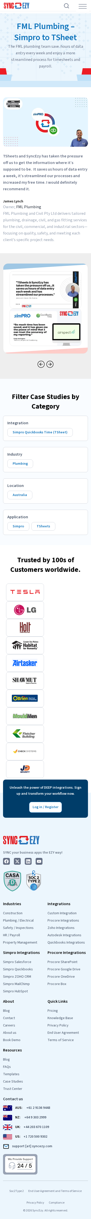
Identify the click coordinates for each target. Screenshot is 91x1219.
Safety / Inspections (18, 927)
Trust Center (12, 1088)
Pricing (53, 1010)
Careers (9, 1025)
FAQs (7, 1066)
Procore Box (57, 984)
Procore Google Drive (64, 969)
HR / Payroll (11, 935)
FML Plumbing (28, 207)
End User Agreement (63, 1032)
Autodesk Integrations (64, 935)
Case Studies (13, 1081)
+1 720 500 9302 (35, 1136)
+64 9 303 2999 (35, 1117)
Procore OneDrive (61, 976)
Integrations (59, 904)
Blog (6, 1010)
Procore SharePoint (62, 962)
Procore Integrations (63, 920)
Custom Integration (62, 913)
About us (9, 1032)
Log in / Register (45, 807)
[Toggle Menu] (83, 6)
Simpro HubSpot (15, 991)
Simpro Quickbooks (18, 969)
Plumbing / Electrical (18, 920)
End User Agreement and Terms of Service (55, 1191)
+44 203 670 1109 (36, 1127)
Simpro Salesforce (17, 962)
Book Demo (11, 1040)
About (8, 1001)
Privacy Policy (58, 1025)
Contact (9, 1018)
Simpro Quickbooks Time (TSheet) (40, 432)
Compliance (56, 1203)
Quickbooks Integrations (66, 942)
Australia (20, 495)
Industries (12, 904)
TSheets (43, 526)
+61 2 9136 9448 (38, 1107)
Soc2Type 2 (16, 1191)
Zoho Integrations (61, 927)
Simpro (18, 526)
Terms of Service (61, 1040)
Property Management (20, 942)
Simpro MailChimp (16, 984)
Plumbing (20, 463)
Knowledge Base (60, 1018)
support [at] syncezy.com (32, 1146)
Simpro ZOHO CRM (17, 976)
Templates (11, 1074)
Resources (12, 1050)
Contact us (13, 1099)
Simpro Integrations (21, 952)
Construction (12, 913)
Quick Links (57, 1001)
